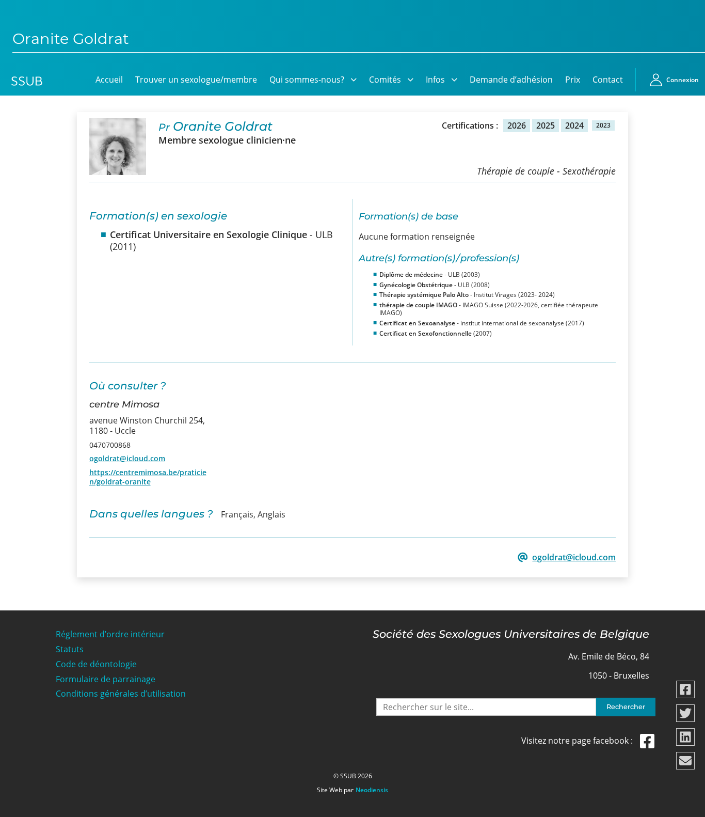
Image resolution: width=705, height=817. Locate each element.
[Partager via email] (685, 760)
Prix (572, 79)
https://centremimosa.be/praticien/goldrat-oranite (147, 476)
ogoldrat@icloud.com (127, 458)
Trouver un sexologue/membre (196, 79)
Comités (385, 79)
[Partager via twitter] (685, 713)
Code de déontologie (96, 664)
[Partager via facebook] (685, 689)
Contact (607, 79)
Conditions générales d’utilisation (121, 693)
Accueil (109, 79)
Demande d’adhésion (511, 79)
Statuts (70, 649)
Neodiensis (372, 790)
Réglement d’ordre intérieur (110, 634)
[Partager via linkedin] (685, 737)
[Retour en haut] (685, 807)
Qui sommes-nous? (306, 79)
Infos (435, 79)
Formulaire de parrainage (105, 679)
